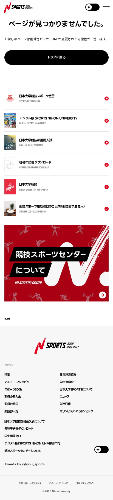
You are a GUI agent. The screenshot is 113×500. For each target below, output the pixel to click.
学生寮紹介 (67, 382)
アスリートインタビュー (17, 382)
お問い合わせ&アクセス (29, 483)
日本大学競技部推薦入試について (24, 421)
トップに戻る (57, 57)
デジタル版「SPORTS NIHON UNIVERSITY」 (32, 443)
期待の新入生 (12, 396)
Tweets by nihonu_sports (24, 464)
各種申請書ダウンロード (18, 428)
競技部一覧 (11, 411)
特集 (7, 374)
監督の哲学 (11, 404)
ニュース (64, 396)
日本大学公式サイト (85, 483)
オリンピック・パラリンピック (76, 411)
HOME (7, 318)
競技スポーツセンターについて (22, 451)
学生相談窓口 (12, 436)
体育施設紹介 (68, 374)
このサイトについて (58, 483)
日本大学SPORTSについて (76, 389)
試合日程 (65, 404)
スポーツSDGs (13, 389)
